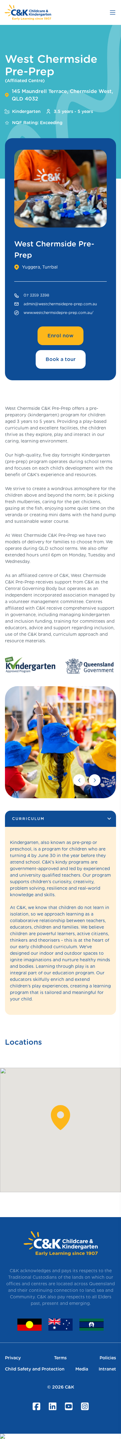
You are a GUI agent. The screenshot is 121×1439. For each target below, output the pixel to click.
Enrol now (60, 336)
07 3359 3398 (36, 295)
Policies (108, 1357)
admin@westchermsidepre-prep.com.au (60, 304)
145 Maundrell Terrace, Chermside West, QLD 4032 (62, 95)
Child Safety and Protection (35, 1368)
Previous (79, 780)
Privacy (13, 1357)
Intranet (107, 1368)
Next (95, 780)
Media (81, 1368)
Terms (60, 1357)
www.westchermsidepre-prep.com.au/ (58, 312)
